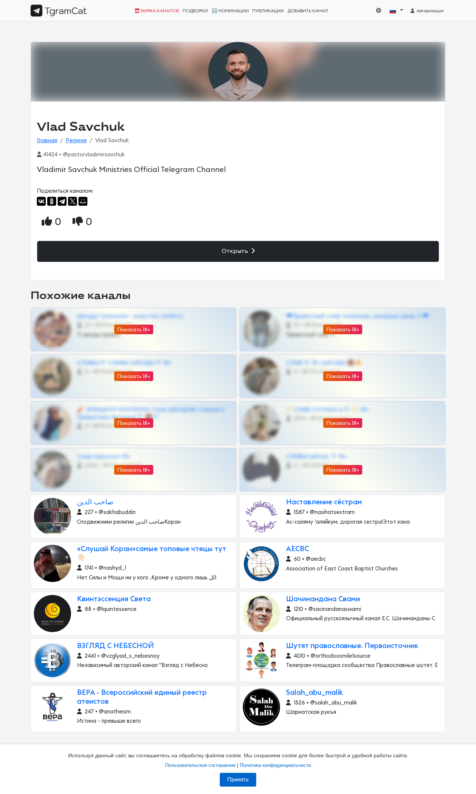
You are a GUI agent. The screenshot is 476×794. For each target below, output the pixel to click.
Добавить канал (307, 11)
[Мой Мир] (82, 201)
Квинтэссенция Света (114, 599)
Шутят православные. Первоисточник (352, 646)
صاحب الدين (95, 502)
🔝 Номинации (230, 11)
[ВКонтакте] (41, 201)
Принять (238, 779)
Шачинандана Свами (323, 599)
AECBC (297, 549)
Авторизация (429, 11)
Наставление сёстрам (324, 502)
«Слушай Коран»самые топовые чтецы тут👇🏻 (151, 554)
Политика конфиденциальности (275, 765)
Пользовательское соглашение (200, 765)
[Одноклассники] (51, 201)
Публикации (268, 11)
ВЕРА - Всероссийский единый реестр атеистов (142, 697)
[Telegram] (62, 201)
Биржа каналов (159, 11)
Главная (47, 140)
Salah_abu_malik (314, 692)
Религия (76, 140)
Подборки (195, 11)
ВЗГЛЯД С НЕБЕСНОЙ (115, 646)
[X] (72, 201)
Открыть (236, 251)
